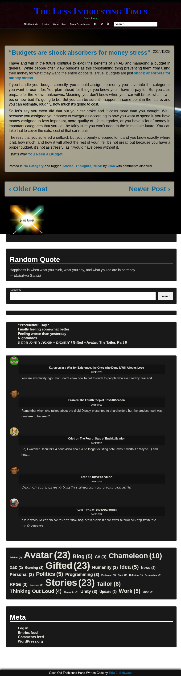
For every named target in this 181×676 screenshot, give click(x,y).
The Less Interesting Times (90, 11)
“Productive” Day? (33, 325)
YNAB (97, 166)
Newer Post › (149, 189)
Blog (83, 556)
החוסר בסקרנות (102, 477)
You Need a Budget (45, 154)
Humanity (105, 567)
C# (101, 556)
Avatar (47, 555)
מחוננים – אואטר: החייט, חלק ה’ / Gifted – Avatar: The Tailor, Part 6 (72, 342)
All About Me (31, 24)
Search (15, 290)
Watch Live (59, 24)
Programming (82, 574)
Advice (68, 166)
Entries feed (28, 633)
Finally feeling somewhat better (43, 329)
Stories (70, 582)
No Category (34, 166)
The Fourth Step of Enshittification (102, 400)
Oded (71, 438)
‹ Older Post (28, 189)
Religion (136, 575)
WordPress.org (30, 641)
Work (129, 591)
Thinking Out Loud (36, 591)
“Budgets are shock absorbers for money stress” (79, 52)
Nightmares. (28, 338)
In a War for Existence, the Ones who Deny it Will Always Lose (103, 367)
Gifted (67, 565)
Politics (49, 574)
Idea (129, 567)
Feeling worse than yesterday (42, 334)
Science (36, 585)
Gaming (34, 568)
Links (45, 24)
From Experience (80, 24)
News (148, 568)
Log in (23, 628)
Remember (153, 575)
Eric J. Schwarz (120, 673)
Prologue (108, 575)
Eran (111, 166)
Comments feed (31, 637)
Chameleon (135, 556)
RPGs (19, 584)
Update (108, 592)
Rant (122, 575)
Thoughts (83, 166)
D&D (16, 568)
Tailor (109, 583)
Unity (88, 591)
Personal (22, 574)
